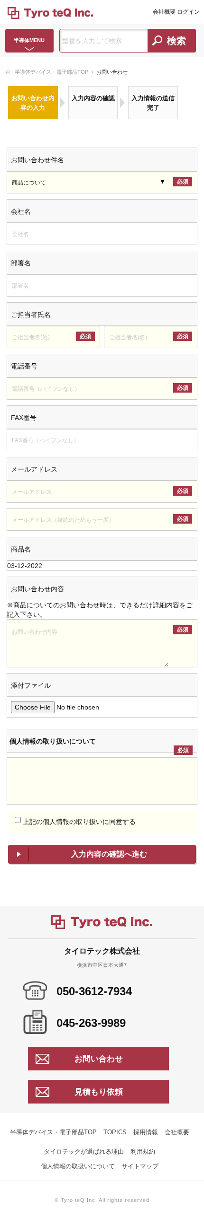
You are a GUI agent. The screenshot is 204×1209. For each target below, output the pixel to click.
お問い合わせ (98, 1058)
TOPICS (115, 1132)
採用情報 (145, 1132)
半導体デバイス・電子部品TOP (51, 72)
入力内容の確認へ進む (109, 854)
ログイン (188, 12)
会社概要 (164, 12)
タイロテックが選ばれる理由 (84, 1151)
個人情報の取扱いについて (78, 1166)
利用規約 (142, 1151)
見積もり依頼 (98, 1091)
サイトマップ (139, 1166)
